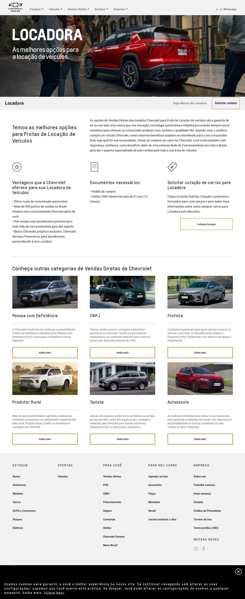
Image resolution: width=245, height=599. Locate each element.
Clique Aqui (54, 593)
